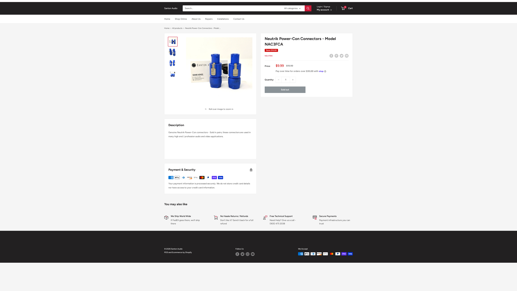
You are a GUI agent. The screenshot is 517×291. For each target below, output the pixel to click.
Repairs (208, 19)
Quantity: (269, 79)
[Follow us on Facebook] (237, 254)
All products (177, 28)
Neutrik (269, 56)
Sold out (285, 89)
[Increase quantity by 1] (293, 80)
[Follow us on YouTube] (253, 254)
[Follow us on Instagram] (247, 254)
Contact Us (238, 19)
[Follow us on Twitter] (242, 254)
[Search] (308, 8)
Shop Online (181, 19)
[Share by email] (347, 56)
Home (167, 19)
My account (323, 9)
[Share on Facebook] (331, 56)
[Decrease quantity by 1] (278, 80)
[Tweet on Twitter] (341, 56)
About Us (196, 19)
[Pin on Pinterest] (336, 56)
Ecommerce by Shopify (182, 252)
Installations (223, 19)
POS (166, 252)
